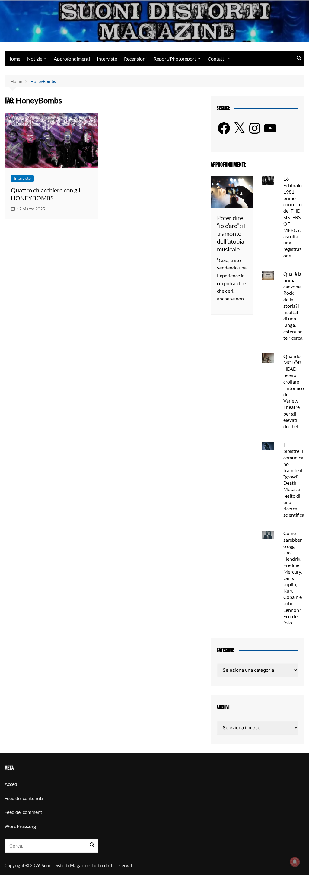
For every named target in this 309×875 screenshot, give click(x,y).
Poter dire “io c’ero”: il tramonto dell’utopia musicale (231, 233)
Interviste (107, 58)
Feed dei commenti (24, 812)
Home (14, 58)
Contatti (216, 58)
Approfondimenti (72, 58)
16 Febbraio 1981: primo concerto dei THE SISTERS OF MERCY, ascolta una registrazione (293, 217)
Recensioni (135, 58)
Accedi (11, 784)
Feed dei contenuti (24, 798)
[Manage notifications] (295, 862)
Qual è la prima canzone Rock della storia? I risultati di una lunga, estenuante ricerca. (293, 306)
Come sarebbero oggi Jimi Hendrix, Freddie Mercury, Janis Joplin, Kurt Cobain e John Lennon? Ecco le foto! (292, 577)
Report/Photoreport (175, 58)
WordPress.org (20, 826)
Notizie (34, 58)
